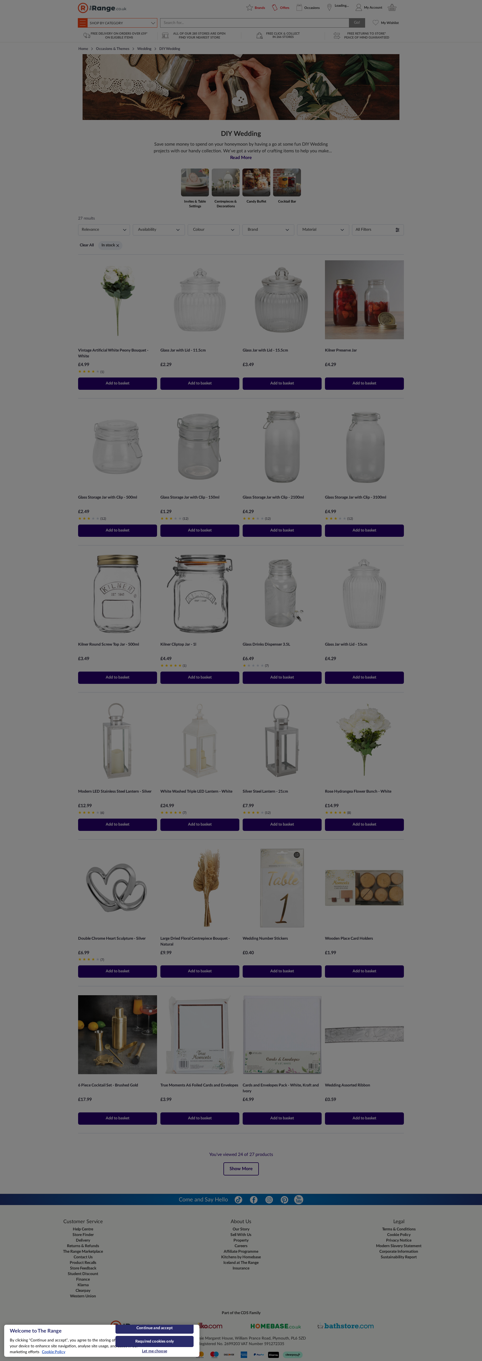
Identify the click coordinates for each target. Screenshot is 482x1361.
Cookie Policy (53, 1352)
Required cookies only (154, 1341)
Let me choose (154, 1351)
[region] (101, 1341)
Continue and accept (154, 1328)
